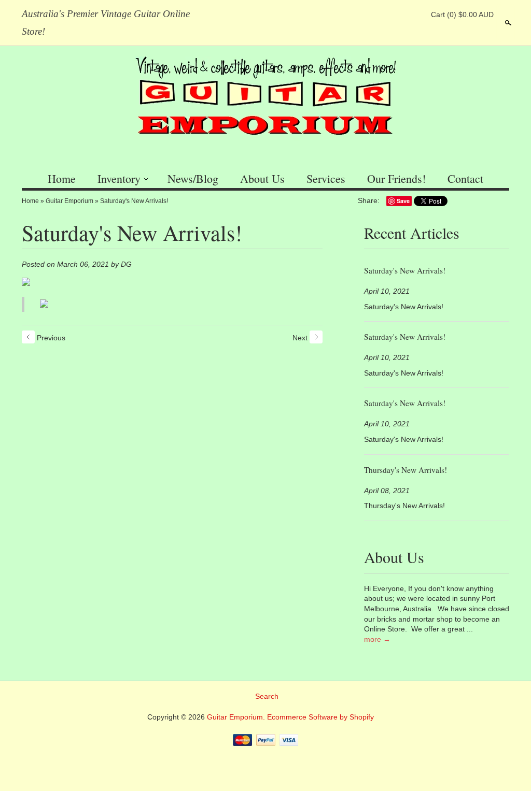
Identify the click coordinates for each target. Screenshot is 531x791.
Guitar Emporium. (237, 717)
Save (403, 201)
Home (62, 178)
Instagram (415, 14)
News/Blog (192, 178)
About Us (262, 178)
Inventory (119, 178)
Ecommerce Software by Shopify (320, 717)
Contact (465, 178)
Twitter (397, 14)
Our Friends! (396, 178)
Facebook (380, 14)
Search (507, 22)
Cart (462, 14)
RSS (362, 14)
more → (377, 639)
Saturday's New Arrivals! (134, 201)
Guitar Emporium (69, 201)
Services (325, 178)
